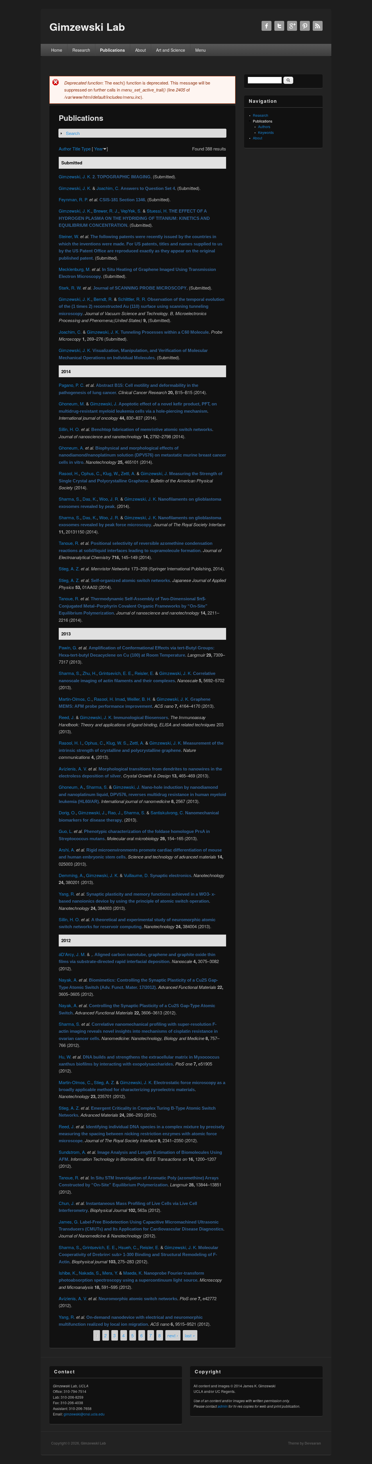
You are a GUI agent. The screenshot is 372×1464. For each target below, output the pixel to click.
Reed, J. (67, 717)
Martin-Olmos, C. (75, 699)
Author (65, 148)
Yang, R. (67, 894)
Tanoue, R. (69, 543)
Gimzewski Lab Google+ (292, 26)
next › (172, 1335)
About (140, 50)
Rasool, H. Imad (109, 699)
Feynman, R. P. (73, 199)
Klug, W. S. (116, 743)
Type (86, 148)
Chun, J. (67, 1203)
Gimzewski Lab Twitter (279, 26)
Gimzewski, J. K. (75, 176)
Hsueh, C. (127, 1247)
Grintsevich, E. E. (115, 673)
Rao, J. (114, 812)
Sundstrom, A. (72, 1152)
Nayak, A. (68, 980)
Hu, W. (65, 1057)
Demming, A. (71, 875)
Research (81, 50)
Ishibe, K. (67, 1273)
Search (73, 133)
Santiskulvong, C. (167, 812)
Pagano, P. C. (72, 385)
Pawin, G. (68, 647)
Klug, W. (111, 473)
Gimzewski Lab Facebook (266, 26)
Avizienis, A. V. (73, 769)
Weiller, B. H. (139, 699)
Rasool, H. (69, 473)
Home (56, 50)
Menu (200, 50)
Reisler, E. (144, 673)
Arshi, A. (67, 850)
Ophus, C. (91, 473)
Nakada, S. (89, 1273)
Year (98, 148)
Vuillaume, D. (136, 875)
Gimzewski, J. (103, 403)
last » (190, 1335)
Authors (264, 126)
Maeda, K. (133, 1273)
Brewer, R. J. (106, 211)
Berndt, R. (103, 299)
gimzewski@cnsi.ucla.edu (84, 1413)
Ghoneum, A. (71, 448)
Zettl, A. (128, 473)
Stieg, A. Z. (69, 568)
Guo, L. (66, 831)
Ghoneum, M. (72, 403)
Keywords (266, 132)
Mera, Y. (110, 1273)
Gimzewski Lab (93, 1443)
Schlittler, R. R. (132, 299)
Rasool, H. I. (70, 743)
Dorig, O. (67, 812)
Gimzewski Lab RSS (318, 26)
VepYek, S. (131, 211)
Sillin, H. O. (69, 429)
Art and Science (170, 50)
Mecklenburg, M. (75, 269)
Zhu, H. (89, 673)
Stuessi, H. (157, 211)
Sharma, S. (69, 499)
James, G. (69, 1222)
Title (76, 148)
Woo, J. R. (109, 499)
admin (223, 1406)
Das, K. (90, 499)
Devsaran (313, 1443)
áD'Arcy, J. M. (72, 954)
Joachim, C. (107, 188)
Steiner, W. (69, 236)
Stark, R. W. (70, 288)
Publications (112, 50)
